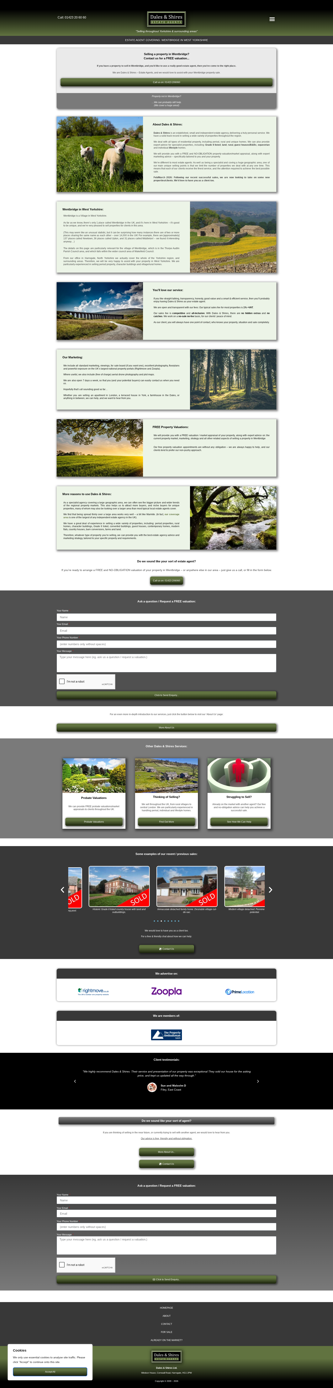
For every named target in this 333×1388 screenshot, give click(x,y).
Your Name (63, 611)
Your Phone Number (68, 637)
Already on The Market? (166, 1340)
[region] (50, 1362)
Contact (166, 1324)
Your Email (63, 624)
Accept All (50, 1371)
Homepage (166, 1308)
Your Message (64, 651)
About (167, 1316)
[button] (272, 19)
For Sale (166, 1332)
